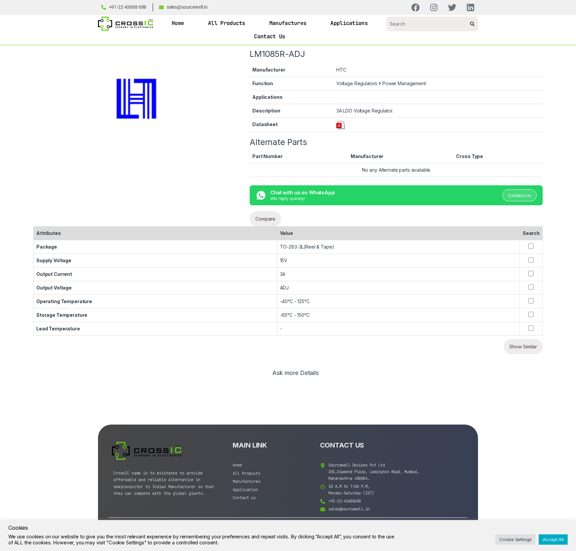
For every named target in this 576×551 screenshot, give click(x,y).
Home (178, 23)
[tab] (295, 376)
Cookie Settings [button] (515, 539)
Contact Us (269, 36)
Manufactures (288, 23)
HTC (341, 70)
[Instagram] (434, 7)
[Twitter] (452, 7)
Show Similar (523, 346)
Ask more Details (295, 373)
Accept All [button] (553, 539)
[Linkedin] (470, 7)
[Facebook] (415, 7)
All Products (226, 23)
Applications (349, 23)
